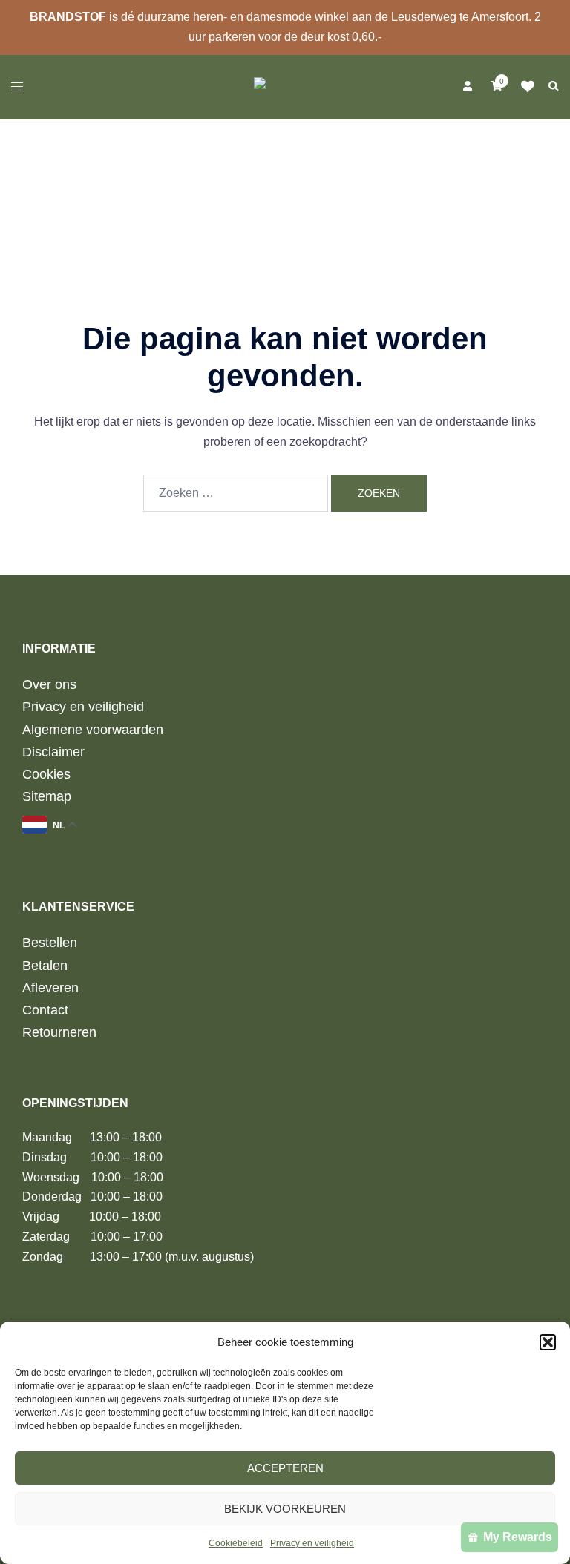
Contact (45, 1010)
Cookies (46, 774)
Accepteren (285, 1468)
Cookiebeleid (236, 1543)
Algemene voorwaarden (92, 729)
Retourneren (59, 1032)
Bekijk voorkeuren (285, 1508)
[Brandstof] (285, 85)
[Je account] (466, 87)
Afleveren (50, 987)
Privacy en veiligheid (312, 1543)
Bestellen (49, 942)
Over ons (49, 684)
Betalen (45, 965)
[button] (547, 1342)
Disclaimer (53, 752)
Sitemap (46, 796)
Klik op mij (532, 87)
